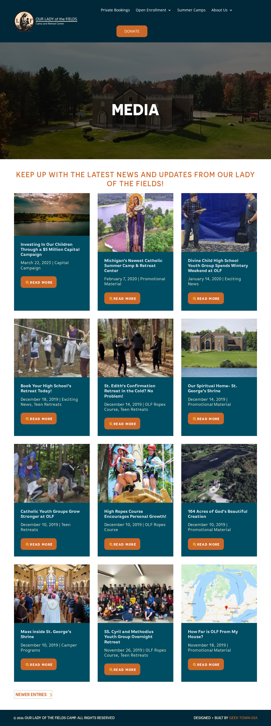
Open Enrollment (151, 9)
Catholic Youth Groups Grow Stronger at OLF (50, 514)
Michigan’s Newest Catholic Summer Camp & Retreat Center (133, 266)
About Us (219, 9)
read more (41, 281)
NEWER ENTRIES (31, 694)
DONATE (131, 31)
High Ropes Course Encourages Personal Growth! (135, 514)
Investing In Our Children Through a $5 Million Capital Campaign (50, 250)
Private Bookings (115, 9)
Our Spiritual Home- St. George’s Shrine (212, 388)
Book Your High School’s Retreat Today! (46, 388)
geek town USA (243, 717)
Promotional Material (209, 405)
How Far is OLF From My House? (213, 634)
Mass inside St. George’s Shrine (46, 634)
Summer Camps (191, 9)
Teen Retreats (48, 405)
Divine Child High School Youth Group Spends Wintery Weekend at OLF (218, 266)
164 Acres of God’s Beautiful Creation (217, 514)
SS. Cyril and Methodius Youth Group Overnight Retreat (128, 637)
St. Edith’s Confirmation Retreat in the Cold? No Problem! (129, 391)
